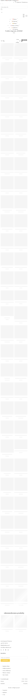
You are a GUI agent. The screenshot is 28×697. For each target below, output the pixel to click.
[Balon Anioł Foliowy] (20, 144)
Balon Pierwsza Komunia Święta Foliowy (10, 172)
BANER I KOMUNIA (20, 340)
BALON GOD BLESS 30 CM (7, 530)
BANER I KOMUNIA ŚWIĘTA (7, 397)
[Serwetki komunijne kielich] (20, 427)
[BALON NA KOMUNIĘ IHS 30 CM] (7, 595)
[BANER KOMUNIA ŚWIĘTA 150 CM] (20, 350)
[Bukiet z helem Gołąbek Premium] (7, 144)
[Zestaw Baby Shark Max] (21, 621)
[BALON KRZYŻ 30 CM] (7, 503)
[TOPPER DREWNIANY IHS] (7, 350)
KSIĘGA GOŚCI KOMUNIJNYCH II (8, 248)
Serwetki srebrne (7, 492)
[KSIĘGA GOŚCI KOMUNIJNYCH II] (7, 239)
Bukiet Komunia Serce (7, 58)
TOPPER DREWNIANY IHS (7, 359)
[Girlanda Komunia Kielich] (20, 220)
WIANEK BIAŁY (7, 473)
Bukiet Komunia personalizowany (8, 96)
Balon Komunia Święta (21, 210)
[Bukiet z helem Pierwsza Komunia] (20, 106)
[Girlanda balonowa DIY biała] (20, 522)
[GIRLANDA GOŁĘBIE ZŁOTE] (20, 444)
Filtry (3, 41)
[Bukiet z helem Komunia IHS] (7, 125)
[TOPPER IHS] (7, 311)
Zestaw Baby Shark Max (20, 629)
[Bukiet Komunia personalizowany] (7, 87)
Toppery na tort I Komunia (21, 302)
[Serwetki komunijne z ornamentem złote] (7, 277)
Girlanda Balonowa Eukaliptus (21, 96)
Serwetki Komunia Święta (21, 378)
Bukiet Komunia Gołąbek (20, 134)
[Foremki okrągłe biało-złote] (7, 68)
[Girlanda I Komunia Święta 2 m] (7, 182)
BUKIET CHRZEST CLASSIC (21, 321)
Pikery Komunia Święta (7, 416)
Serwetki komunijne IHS (7, 229)
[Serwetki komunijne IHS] (7, 220)
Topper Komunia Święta (7, 435)
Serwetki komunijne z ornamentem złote (10, 286)
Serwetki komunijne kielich (21, 435)
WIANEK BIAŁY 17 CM (7, 454)
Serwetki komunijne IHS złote (21, 286)
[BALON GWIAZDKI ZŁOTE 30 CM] (20, 595)
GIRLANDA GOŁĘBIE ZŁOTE (20, 451)
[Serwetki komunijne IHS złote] (20, 277)
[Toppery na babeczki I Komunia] (7, 295)
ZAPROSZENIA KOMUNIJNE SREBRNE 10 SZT (11, 546)
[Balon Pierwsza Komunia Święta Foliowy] (7, 163)
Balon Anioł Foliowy (20, 153)
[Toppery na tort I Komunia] (20, 295)
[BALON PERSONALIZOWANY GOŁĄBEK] (20, 557)
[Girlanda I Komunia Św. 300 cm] (20, 182)
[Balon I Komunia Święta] (20, 408)
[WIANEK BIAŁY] (7, 465)
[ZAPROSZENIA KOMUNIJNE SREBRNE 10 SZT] (7, 540)
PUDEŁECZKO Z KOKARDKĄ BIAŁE (8, 565)
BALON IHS (7, 378)
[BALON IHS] (7, 369)
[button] (7, 54)
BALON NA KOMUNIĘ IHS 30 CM (8, 603)
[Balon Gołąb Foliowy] (7, 201)
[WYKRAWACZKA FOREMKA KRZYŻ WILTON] (7, 576)
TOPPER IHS (7, 318)
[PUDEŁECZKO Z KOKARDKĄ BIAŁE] (7, 557)
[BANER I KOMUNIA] (20, 331)
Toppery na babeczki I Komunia (8, 302)
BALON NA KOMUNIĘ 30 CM (21, 584)
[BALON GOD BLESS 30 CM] (7, 522)
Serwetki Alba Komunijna (7, 267)
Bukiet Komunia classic (21, 77)
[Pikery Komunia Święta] (7, 408)
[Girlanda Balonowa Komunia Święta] (7, 106)
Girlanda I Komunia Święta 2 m (8, 191)
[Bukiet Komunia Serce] (7, 49)
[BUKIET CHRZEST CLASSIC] (20, 312)
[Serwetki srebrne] (7, 484)
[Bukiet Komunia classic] (20, 68)
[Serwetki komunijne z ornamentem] (20, 465)
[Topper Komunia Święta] (7, 427)
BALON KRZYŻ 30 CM (7, 511)
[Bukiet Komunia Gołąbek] (20, 125)
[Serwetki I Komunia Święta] (20, 258)
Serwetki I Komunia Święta (21, 267)
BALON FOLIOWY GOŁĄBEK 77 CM (9, 340)
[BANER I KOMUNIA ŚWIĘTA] (7, 389)
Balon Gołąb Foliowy (7, 210)
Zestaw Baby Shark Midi (7, 629)
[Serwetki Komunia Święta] (20, 369)
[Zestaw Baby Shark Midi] (7, 621)
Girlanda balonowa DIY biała (21, 530)
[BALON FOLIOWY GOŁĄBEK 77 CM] (7, 331)
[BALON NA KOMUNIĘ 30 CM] (20, 576)
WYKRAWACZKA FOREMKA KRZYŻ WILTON (11, 584)
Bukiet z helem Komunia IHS (7, 134)
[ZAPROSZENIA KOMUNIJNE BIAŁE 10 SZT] (20, 540)
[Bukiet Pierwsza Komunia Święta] (20, 49)
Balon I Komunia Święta (21, 416)
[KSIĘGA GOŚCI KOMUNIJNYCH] (20, 239)
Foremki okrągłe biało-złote (7, 77)
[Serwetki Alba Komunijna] (7, 258)
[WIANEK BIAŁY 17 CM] (7, 446)
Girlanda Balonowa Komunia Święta (9, 115)
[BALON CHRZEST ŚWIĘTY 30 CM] (20, 503)
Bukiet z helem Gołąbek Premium (8, 153)
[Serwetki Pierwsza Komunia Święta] (20, 163)
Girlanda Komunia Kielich (21, 229)
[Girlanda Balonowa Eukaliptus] (20, 87)
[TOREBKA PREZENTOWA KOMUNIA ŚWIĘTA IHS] (20, 389)
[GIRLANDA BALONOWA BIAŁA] (20, 484)
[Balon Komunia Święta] (20, 201)
